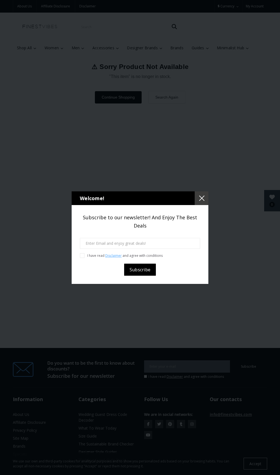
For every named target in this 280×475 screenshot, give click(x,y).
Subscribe (140, 270)
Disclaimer (113, 255)
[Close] (201, 198)
